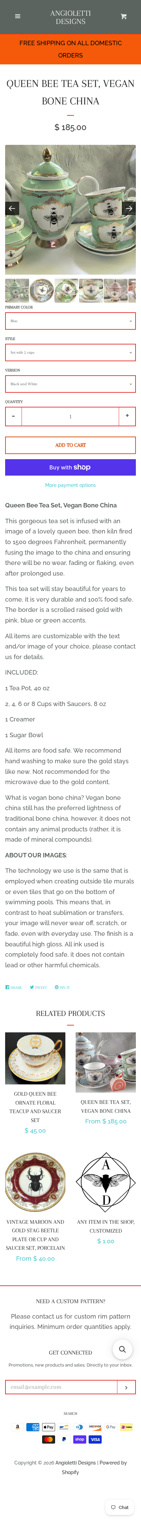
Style (10, 339)
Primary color (19, 307)
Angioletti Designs (70, 17)
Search (70, 1413)
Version (12, 370)
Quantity (14, 402)
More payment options (70, 485)
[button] (122, 1349)
